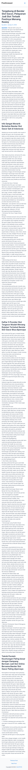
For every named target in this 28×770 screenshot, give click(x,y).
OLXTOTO (4, 28)
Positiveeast (7, 3)
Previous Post (14, 760)
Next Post (14, 763)
